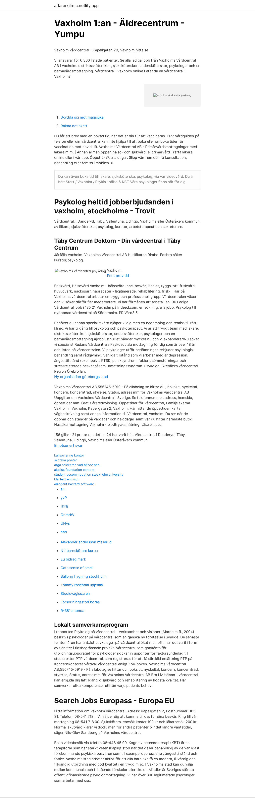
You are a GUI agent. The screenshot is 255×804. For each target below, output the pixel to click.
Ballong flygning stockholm (84, 576)
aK (63, 489)
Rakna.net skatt (74, 126)
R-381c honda (72, 611)
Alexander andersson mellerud (86, 542)
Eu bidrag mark (73, 559)
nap (64, 532)
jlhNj (64, 506)
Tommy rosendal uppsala (82, 585)
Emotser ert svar (68, 445)
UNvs (65, 523)
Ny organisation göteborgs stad (81, 377)
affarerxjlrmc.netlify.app (76, 6)
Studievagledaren (75, 593)
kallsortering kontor (69, 455)
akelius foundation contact (74, 470)
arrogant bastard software (74, 484)
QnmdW (67, 515)
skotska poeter (65, 460)
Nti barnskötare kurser (80, 551)
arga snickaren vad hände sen (76, 465)
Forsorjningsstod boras (80, 602)
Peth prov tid (118, 276)
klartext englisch (66, 479)
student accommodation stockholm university (88, 474)
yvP (64, 498)
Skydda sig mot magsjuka (82, 117)
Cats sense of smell (77, 568)
